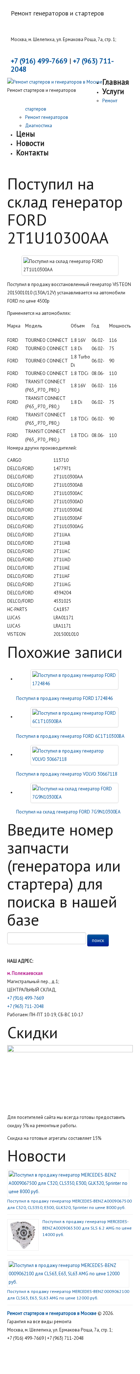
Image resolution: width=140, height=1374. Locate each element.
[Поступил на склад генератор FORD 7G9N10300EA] (74, 792)
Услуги (113, 91)
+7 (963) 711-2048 (25, 1006)
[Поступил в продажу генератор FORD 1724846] (74, 679)
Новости (30, 143)
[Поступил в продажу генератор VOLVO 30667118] (74, 754)
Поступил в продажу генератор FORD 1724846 (64, 698)
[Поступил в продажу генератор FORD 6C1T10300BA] (74, 717)
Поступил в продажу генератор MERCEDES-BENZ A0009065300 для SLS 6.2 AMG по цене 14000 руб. (87, 1228)
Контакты (32, 152)
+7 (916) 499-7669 (25, 998)
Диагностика (38, 125)
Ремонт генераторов (46, 117)
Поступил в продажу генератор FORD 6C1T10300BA (70, 736)
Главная (115, 82)
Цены (25, 134)
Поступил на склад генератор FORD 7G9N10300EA (68, 812)
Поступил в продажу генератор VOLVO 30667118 (66, 774)
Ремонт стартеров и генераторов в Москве (52, 1313)
